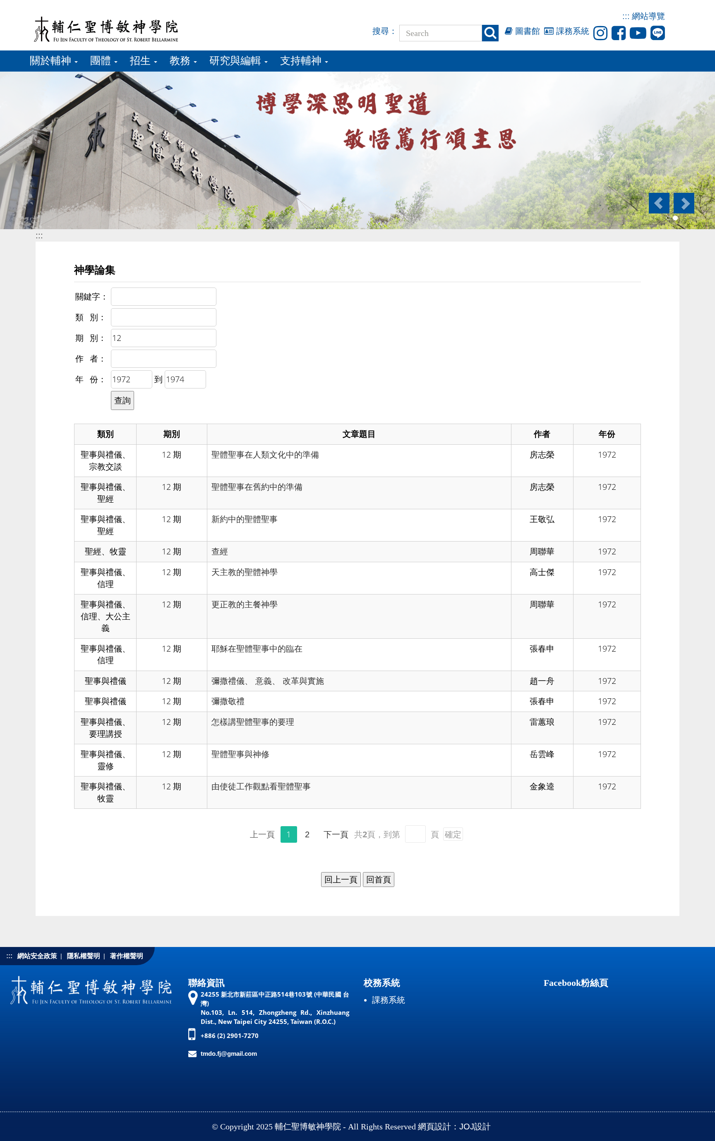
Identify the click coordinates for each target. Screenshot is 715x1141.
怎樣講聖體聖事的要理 (252, 721)
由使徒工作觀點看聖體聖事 (261, 786)
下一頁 (336, 834)
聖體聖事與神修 (240, 754)
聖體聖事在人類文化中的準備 (265, 454)
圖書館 (526, 31)
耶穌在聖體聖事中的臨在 (256, 648)
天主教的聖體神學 (244, 572)
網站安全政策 (37, 955)
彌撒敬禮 (228, 701)
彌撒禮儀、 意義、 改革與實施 (267, 681)
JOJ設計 (475, 1126)
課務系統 (571, 31)
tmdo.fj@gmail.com (229, 1053)
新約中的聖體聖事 (244, 519)
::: (626, 16)
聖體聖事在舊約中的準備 (256, 486)
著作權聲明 (126, 955)
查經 (219, 551)
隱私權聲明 (83, 955)
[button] (658, 203)
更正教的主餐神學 (244, 604)
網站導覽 (648, 16)
